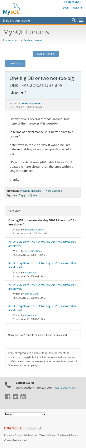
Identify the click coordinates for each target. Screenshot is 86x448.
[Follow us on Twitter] (15, 398)
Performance (32, 40)
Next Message (54, 190)
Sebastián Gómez (34, 229)
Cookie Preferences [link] (15, 440)
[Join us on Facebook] (7, 398)
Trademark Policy (68, 435)
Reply (22, 195)
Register (78, 7)
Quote (33, 195)
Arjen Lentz (31, 272)
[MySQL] (12, 9)
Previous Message (30, 190)
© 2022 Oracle (33, 428)
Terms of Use (47, 435)
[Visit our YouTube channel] (23, 398)
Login (66, 7)
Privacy (8, 435)
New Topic (15, 63)
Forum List (11, 40)
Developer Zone (16, 20)
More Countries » (66, 387)
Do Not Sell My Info (26, 435)
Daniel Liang (31, 293)
